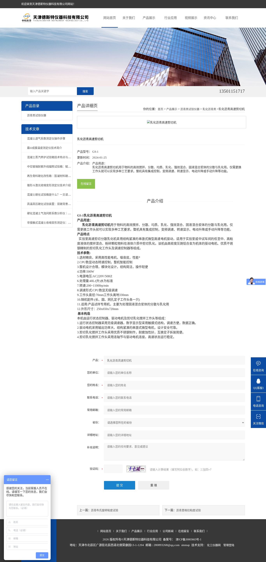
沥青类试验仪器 (36, 115)
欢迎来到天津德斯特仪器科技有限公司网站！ (48, 4)
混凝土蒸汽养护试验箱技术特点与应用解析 (53, 157)
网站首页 (109, 17)
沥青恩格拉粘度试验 (188, 510)
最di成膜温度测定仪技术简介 (44, 147)
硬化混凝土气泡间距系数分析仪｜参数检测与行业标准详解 (62, 213)
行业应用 (170, 17)
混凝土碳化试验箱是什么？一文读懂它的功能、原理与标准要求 (65, 194)
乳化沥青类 (209, 109)
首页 (160, 109)
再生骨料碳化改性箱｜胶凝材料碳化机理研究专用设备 (59, 175)
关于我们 (128, 17)
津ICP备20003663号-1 (188, 539)
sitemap (185, 545)
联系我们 (231, 17)
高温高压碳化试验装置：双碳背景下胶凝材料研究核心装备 (62, 204)
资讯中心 (210, 17)
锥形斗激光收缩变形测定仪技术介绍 (49, 185)
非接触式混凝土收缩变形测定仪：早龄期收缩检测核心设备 (62, 222)
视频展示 (191, 17)
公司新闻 (168, 531)
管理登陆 (228, 545)
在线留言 (86, 183)
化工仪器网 (214, 545)
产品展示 (149, 17)
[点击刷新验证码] (136, 469)
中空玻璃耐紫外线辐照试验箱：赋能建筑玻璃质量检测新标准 (64, 166)
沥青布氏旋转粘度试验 (104, 510)
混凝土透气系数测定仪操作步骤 (46, 138)
